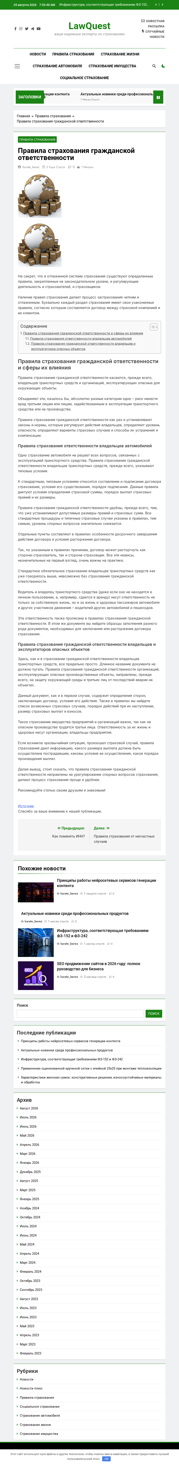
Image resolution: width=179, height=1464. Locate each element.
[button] (152, 327)
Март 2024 (27, 1263)
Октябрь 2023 (30, 1281)
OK (106, 1458)
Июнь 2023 (28, 1317)
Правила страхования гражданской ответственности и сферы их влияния (83, 333)
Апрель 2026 (29, 1145)
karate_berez (30, 167)
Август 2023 (29, 1299)
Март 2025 (27, 1190)
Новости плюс (31, 1388)
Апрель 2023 (29, 1335)
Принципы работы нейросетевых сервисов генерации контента (70, 1041)
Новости (38, 54)
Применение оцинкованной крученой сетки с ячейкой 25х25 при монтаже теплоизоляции (91, 1068)
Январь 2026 (29, 1163)
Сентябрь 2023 (31, 1290)
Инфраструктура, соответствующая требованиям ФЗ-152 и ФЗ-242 (104, 5)
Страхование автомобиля (57, 66)
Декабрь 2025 (30, 1172)
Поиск (22, 1005)
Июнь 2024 (28, 1235)
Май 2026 (27, 1135)
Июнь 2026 (28, 1127)
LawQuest (89, 25)
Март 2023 (27, 1344)
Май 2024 (27, 1244)
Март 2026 (27, 1154)
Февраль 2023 (30, 1353)
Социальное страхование (84, 78)
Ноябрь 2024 (29, 1208)
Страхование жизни (120, 54)
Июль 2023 (28, 1308)
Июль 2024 (28, 1226)
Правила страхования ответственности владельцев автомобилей (81, 338)
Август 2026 (29, 1108)
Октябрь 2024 (30, 1217)
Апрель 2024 (29, 1254)
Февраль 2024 (30, 1272)
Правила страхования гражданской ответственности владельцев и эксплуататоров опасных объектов (83, 346)
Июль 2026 (28, 1117)
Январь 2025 (29, 1199)
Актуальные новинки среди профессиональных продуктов (118, 94)
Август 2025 (29, 1181)
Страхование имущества (112, 66)
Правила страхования (73, 54)
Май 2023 (27, 1326)
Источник (26, 806)
